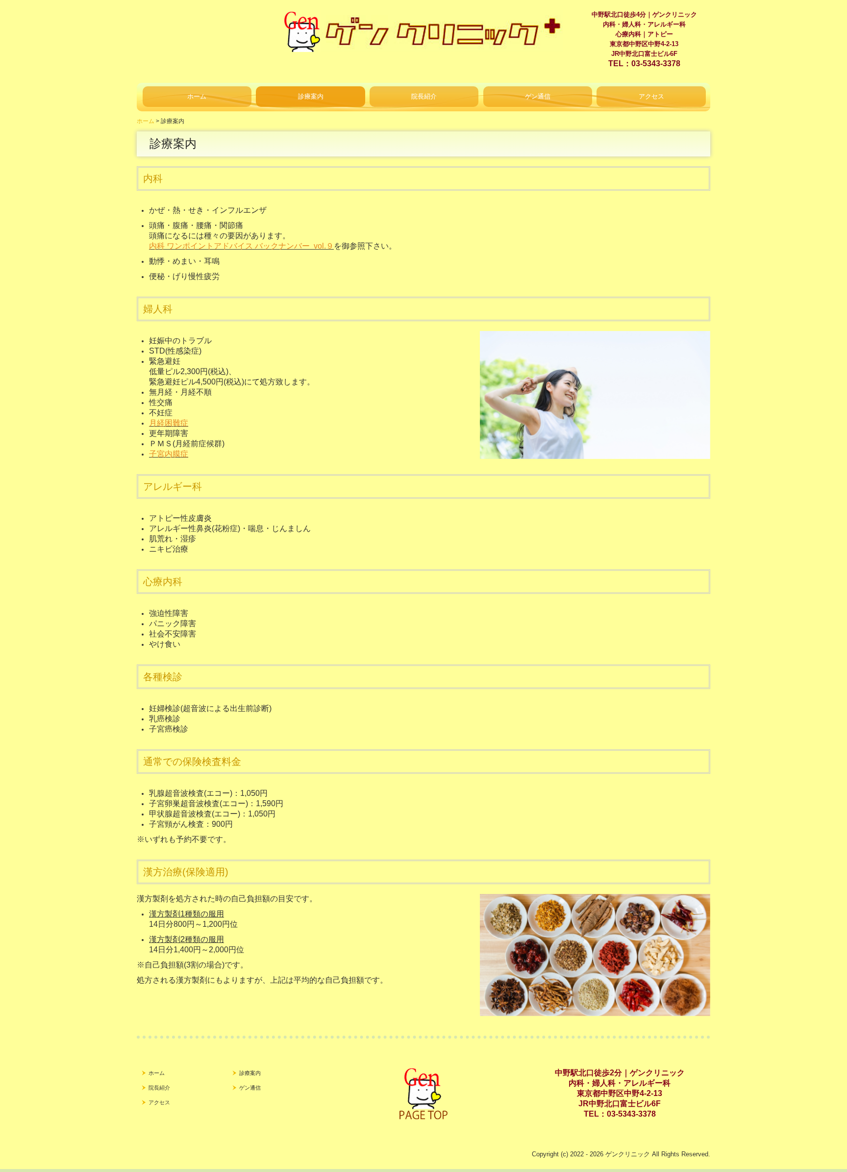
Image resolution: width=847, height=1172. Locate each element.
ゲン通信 (537, 96)
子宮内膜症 (168, 454)
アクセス (651, 96)
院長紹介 (424, 96)
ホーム (196, 96)
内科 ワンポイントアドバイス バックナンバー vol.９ (241, 246)
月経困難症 (168, 423)
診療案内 (311, 96)
